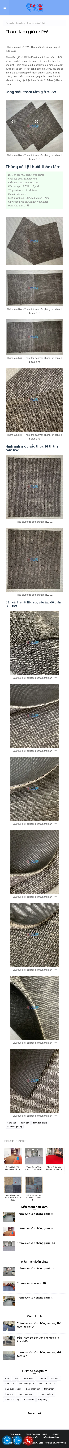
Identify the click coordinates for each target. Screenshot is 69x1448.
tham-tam (25, 1123)
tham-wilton (29, 1399)
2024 (7, 1378)
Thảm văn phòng (50, 1437)
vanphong (42, 1399)
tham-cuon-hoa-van (46, 1384)
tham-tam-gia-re (40, 1123)
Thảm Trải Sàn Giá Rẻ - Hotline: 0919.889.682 (43, 1443)
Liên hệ (55, 1434)
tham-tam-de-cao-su (26, 1394)
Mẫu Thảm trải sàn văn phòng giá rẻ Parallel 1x (38, 1339)
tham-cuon (9, 1384)
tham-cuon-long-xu (13, 1389)
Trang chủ (10, 23)
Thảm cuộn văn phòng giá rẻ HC (36, 1228)
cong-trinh (41, 1378)
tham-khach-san (33, 1389)
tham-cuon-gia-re (26, 1384)
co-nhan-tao (27, 1378)
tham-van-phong (14, 1127)
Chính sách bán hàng (36, 1434)
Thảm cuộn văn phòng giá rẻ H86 (36, 1243)
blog (16, 1378)
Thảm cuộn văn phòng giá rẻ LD (35, 1268)
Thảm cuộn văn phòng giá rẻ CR (35, 1213)
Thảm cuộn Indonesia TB (31, 1283)
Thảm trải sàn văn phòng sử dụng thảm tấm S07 (40, 1354)
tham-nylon (49, 1389)
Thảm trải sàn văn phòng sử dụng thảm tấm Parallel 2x (40, 1324)
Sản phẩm (20, 23)
